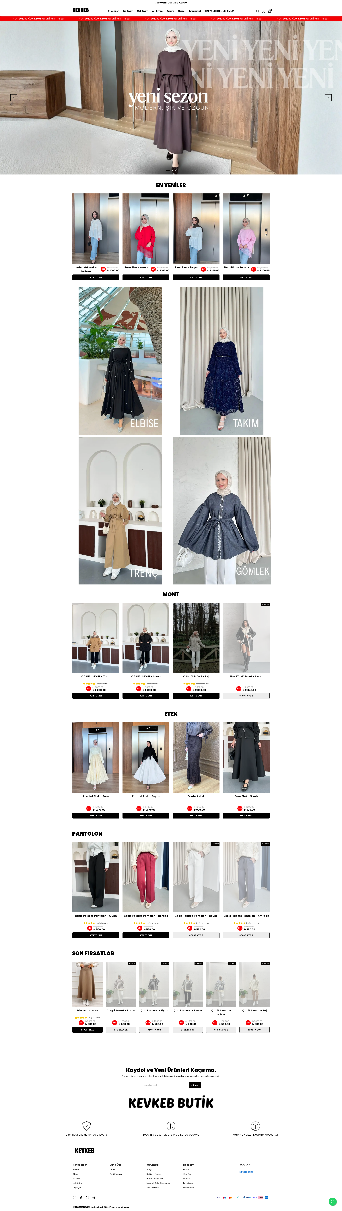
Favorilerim (188, 1183)
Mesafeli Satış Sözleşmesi (158, 1183)
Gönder (195, 1085)
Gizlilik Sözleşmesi (155, 1178)
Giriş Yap (187, 1174)
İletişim (150, 1169)
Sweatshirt (195, 11)
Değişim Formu (154, 1174)
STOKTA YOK (246, 695)
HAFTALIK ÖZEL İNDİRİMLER (219, 11)
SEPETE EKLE (96, 277)
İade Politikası (153, 1187)
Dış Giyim (128, 11)
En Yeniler (113, 11)
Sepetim (187, 1178)
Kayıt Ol (186, 1169)
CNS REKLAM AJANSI (81, 1207)
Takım (170, 11)
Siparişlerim (188, 1187)
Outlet (113, 1169)
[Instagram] (74, 1197)
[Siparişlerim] (263, 11)
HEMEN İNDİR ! (245, 1171)
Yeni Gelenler (116, 1174)
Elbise (181, 11)
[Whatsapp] (87, 1197)
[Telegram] (93, 1197)
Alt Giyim (157, 11)
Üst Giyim (142, 11)
